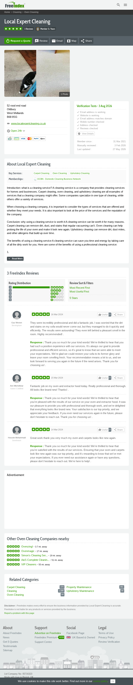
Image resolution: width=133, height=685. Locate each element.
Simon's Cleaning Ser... (34, 555)
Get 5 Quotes (10, 641)
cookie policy (100, 681)
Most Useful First (79, 291)
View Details (86, 133)
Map (71, 41)
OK (112, 681)
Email (57, 41)
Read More (15, 258)
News (6, 637)
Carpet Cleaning (41, 173)
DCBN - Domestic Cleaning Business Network (59, 179)
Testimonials (10, 646)
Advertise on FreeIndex (48, 633)
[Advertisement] (66, 502)
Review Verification (109, 641)
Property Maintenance (78, 587)
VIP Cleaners (28, 564)
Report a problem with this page (19, 613)
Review (41, 41)
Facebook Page (75, 633)
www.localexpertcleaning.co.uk (28, 123)
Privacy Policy (106, 637)
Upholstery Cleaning (80, 173)
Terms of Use (106, 633)
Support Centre (43, 641)
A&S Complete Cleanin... (35, 559)
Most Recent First (80, 287)
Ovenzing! (27, 546)
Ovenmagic (27, 551)
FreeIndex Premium (46, 637)
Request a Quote (18, 41)
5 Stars (74, 297)
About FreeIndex (12, 633)
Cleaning (17, 12)
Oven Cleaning (31, 12)
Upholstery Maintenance (80, 590)
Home (7, 12)
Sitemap (7, 650)
